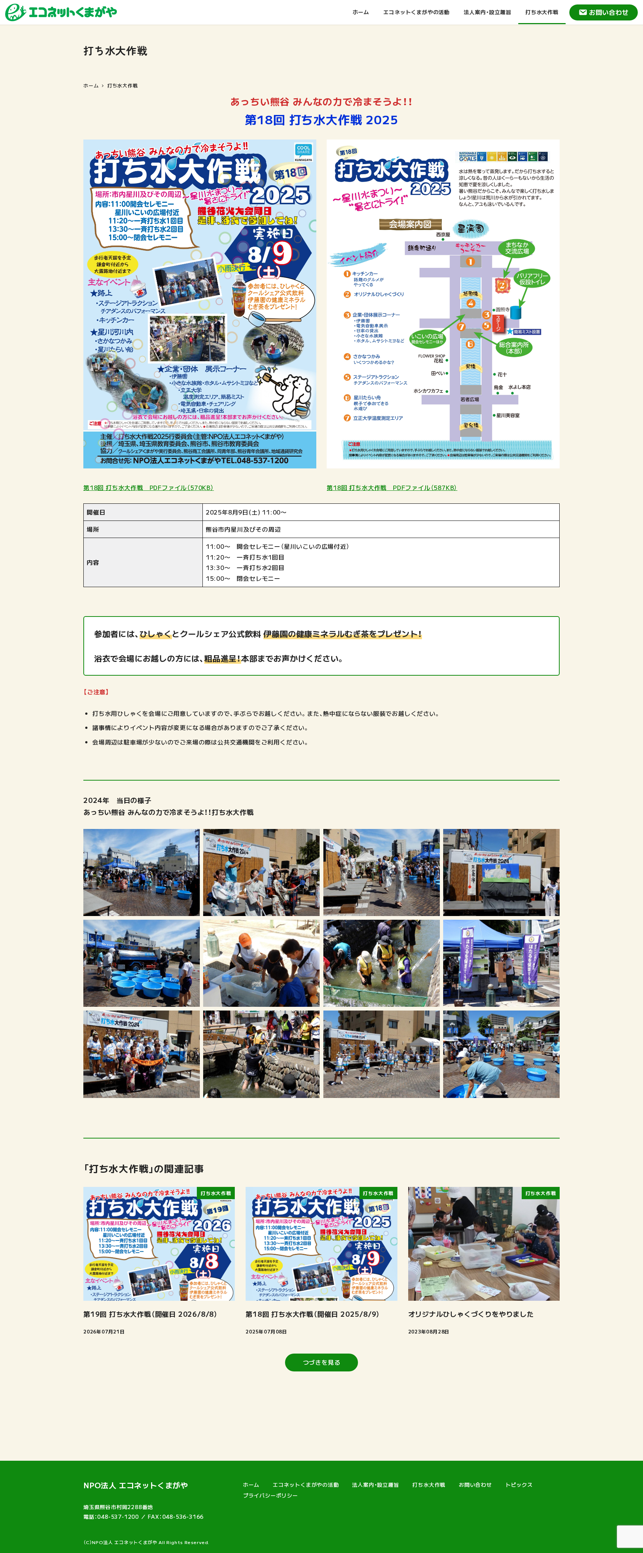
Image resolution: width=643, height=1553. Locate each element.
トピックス (519, 1484)
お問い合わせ (609, 12)
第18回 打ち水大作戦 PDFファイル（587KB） (392, 487)
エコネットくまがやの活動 (306, 1484)
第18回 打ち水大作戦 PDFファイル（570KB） (148, 487)
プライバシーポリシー (270, 1495)
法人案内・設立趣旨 (375, 1484)
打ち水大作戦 (428, 1484)
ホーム (251, 1484)
